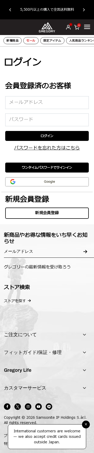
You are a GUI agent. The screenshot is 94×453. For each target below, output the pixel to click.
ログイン (47, 136)
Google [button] (49, 181)
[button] (12, 9)
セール (31, 40)
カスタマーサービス (25, 388)
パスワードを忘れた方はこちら (47, 148)
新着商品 (13, 40)
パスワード (21, 119)
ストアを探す (15, 301)
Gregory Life (17, 370)
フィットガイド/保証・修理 (33, 352)
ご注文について (20, 334)
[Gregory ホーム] (47, 27)
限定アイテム (52, 40)
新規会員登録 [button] (47, 213)
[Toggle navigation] (87, 27)
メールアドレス (26, 102)
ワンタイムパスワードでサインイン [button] (47, 167)
